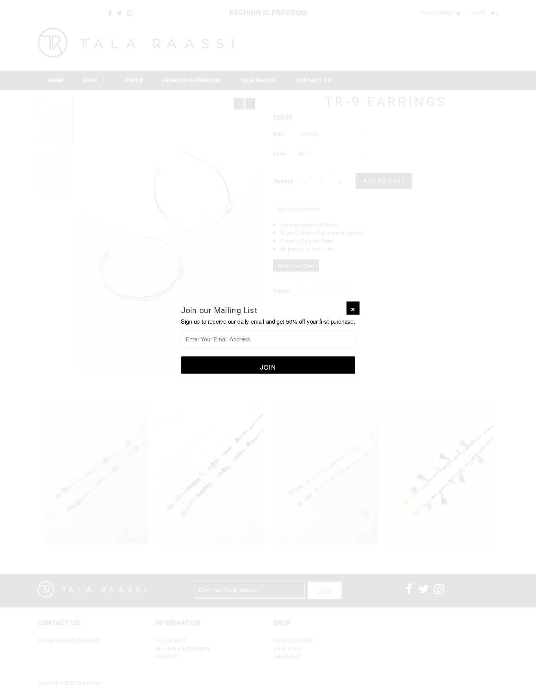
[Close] (352, 308)
